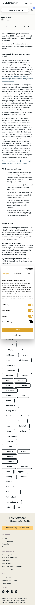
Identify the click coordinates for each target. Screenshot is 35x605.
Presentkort (6, 544)
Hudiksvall (9, 340)
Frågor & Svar (6, 583)
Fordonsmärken (7, 569)
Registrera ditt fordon (9, 558)
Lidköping (9, 375)
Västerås (9, 482)
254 (24, 26)
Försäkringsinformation (10, 555)
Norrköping (10, 390)
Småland (22, 431)
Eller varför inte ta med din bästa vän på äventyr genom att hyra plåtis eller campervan (17, 78)
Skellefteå (22, 426)
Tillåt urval (17, 335)
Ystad (20, 507)
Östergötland (11, 411)
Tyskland (9, 467)
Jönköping (9, 350)
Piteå (7, 421)
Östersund (25, 416)
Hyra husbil (6, 561)
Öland (23, 396)
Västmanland (11, 497)
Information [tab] (17, 273)
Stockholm (9, 446)
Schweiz (21, 421)
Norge (8, 385)
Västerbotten (11, 487)
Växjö (8, 507)
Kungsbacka (10, 370)
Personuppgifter (7, 600)
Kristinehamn (10, 365)
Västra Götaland (12, 502)
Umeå (8, 472)
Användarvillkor (22, 598)
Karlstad (25, 355)
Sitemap (4, 602)
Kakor (4, 547)
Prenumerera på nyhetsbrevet (17, 528)
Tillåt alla (17, 330)
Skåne (8, 426)
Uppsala (21, 472)
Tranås (23, 451)
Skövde (8, 431)
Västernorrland (11, 492)
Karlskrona (10, 355)
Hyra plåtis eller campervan (12, 566)
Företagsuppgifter (19, 600)
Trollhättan (10, 461)
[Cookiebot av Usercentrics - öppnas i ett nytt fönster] (25, 269)
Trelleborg (9, 456)
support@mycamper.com (11, 580)
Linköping (24, 375)
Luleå (7, 380)
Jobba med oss (7, 541)
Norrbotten (22, 385)
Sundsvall (9, 451)
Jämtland (9, 345)
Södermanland (11, 436)
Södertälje (9, 441)
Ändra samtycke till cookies (17, 602)
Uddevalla (24, 467)
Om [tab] (29, 273)
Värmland (23, 477)
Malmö (20, 380)
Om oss (4, 538)
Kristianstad (23, 360)
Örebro (8, 401)
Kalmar (24, 350)
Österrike (9, 416)
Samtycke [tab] (6, 273)
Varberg (9, 477)
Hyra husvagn (6, 564)
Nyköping (9, 396)
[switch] (30, 310)
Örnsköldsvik (10, 406)
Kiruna (8, 360)
